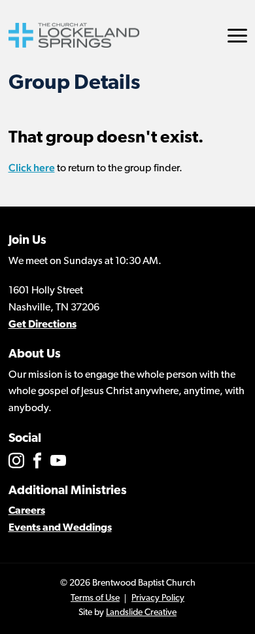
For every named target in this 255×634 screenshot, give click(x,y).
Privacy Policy (157, 598)
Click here (31, 167)
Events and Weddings (60, 528)
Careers (26, 511)
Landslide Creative (141, 613)
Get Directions (42, 325)
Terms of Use (95, 598)
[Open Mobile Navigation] (237, 35)
